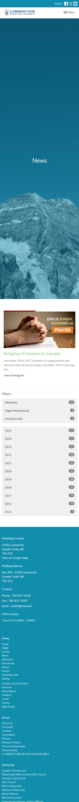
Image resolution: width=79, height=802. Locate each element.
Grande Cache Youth (14, 778)
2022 (39, 455)
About (5, 667)
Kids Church (9, 782)
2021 (39, 463)
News (5, 655)
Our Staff (7, 726)
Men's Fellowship (11, 785)
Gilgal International (39, 410)
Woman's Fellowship (13, 789)
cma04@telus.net (21, 606)
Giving (5, 678)
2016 (39, 503)
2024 (39, 438)
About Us (7, 723)
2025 (39, 430)
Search (58, 3)
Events (6, 651)
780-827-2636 (21, 595)
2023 (39, 446)
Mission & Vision (11, 742)
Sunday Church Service (15, 683)
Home (5, 643)
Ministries (39, 402)
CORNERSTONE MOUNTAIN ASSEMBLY (25, 754)
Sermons (7, 687)
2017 (39, 495)
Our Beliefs (8, 734)
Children (7, 695)
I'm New (6, 730)
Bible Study (8, 706)
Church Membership (13, 746)
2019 (39, 479)
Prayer (5, 670)
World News (9, 691)
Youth (5, 698)
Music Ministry (10, 793)
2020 (39, 471)
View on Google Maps (15, 557)
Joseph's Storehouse (14, 770)
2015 (39, 511)
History (6, 738)
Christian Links (39, 418)
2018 (39, 487)
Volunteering (9, 750)
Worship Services (12, 797)
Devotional (8, 663)
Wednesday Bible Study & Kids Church (24, 774)
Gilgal (5, 647)
